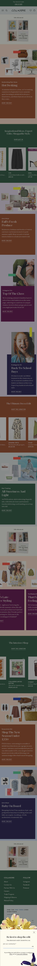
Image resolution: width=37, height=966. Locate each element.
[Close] (34, 932)
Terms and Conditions (22, 954)
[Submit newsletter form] (32, 946)
